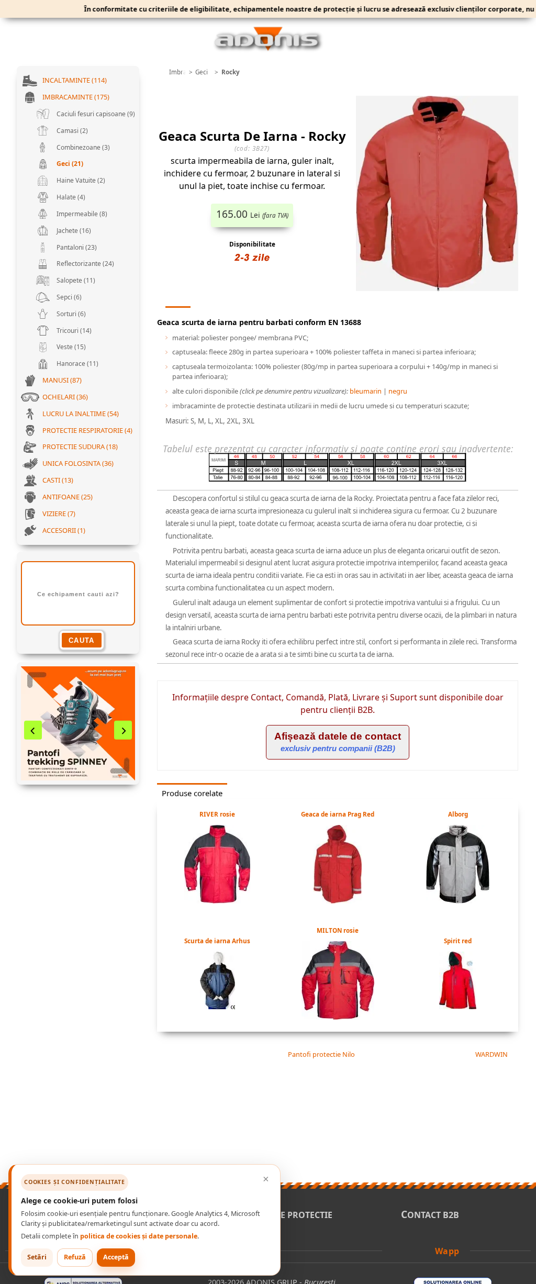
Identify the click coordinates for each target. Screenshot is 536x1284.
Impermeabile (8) (81, 213)
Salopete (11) (75, 280)
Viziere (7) (58, 513)
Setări (37, 1257)
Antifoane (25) (67, 496)
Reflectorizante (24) (84, 263)
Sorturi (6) (70, 313)
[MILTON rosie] (338, 1016)
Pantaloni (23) (76, 247)
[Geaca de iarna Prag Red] (338, 900)
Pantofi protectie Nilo (320, 1054)
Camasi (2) (71, 130)
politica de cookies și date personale (138, 1236)
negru (397, 391)
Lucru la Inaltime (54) (80, 413)
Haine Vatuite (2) (80, 180)
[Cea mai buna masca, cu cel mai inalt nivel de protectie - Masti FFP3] (78, 723)
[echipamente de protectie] (160, 72)
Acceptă (116, 1257)
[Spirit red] (457, 1006)
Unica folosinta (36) (78, 463)
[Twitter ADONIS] (412, 1250)
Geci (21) (69, 163)
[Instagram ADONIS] (426, 1250)
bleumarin (366, 391)
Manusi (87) (62, 380)
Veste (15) (70, 346)
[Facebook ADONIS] (398, 1250)
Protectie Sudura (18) (80, 446)
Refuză (75, 1257)
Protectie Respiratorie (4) (87, 430)
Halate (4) (70, 197)
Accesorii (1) (63, 530)
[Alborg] (457, 900)
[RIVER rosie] (217, 900)
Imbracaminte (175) (75, 97)
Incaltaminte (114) (74, 80)
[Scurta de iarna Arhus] (217, 1006)
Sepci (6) (68, 297)
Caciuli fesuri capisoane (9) (95, 113)
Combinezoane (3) (82, 147)
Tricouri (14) (73, 330)
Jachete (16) (73, 230)
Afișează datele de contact (337, 742)
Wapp (447, 1251)
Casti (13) (57, 480)
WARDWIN (492, 1054)
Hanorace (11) (76, 363)
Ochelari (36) (65, 396)
